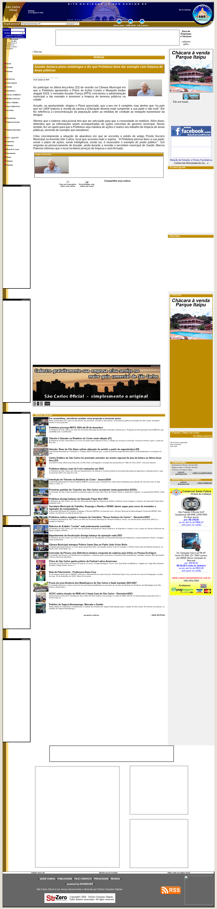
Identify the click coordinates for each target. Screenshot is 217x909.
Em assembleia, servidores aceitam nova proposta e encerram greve (85, 418)
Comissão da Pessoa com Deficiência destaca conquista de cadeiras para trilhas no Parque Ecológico (102, 553)
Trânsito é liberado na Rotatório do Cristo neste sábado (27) (80, 438)
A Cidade (9, 67)
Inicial (8, 64)
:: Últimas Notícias (42, 415)
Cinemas (176, 432)
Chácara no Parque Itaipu (182, 470)
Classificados (11, 118)
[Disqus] (99, 232)
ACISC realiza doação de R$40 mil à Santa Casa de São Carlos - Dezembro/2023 (91, 593)
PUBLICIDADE (64, 878)
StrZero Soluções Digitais (109, 889)
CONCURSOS (11, 83)
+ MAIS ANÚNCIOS (204, 483)
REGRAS (115, 878)
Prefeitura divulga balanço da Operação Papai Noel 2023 (78, 499)
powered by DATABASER (80, 884)
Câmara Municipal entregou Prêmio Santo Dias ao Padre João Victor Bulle (88, 544)
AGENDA (10, 110)
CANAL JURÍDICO (13, 95)
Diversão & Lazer (12, 149)
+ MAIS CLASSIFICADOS (202, 473)
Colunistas (10, 141)
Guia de (186, 31)
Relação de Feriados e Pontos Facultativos (191, 160)
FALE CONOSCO (83, 878)
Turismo (9, 71)
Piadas (8, 157)
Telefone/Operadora (13, 130)
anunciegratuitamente (181, 473)
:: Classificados (178, 462)
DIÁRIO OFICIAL (13, 99)
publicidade (26, 186)
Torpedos (9, 165)
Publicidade (176, 295)
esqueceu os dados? (14, 35)
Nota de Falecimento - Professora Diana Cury (72, 572)
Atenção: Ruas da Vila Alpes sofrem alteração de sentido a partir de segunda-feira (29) (94, 449)
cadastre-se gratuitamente (14, 37)
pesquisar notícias (91, 615)
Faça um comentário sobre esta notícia (67, 185)
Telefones (9, 161)
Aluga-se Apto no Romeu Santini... (185, 467)
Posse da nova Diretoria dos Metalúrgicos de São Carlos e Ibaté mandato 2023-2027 (93, 583)
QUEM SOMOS (47, 878)
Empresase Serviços (185, 35)
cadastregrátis (186, 42)
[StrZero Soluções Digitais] (56, 900)
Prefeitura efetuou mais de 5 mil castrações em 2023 (76, 468)
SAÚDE (9, 87)
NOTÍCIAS (10, 79)
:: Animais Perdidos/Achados (185, 479)
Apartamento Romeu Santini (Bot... (185, 465)
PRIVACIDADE (101, 878)
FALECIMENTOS (13, 106)
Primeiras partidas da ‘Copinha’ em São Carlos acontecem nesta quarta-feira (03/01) (93, 489)
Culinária (9, 145)
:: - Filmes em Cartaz (184, 432)
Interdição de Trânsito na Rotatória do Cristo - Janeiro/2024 (80, 479)
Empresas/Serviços (13, 122)
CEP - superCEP (12, 138)
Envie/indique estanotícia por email (86, 185)
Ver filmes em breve (202, 436)
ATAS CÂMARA (12, 103)
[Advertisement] (16, 237)
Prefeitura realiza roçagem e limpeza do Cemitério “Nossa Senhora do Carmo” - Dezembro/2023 (99, 517)
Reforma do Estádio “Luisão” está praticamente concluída (79, 526)
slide (47, 403)
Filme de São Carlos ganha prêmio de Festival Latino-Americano (83, 561)
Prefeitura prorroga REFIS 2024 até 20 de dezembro (76, 427)
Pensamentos (11, 153)
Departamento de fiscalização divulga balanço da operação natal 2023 (85, 535)
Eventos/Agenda (178, 167)
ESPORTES (10, 91)
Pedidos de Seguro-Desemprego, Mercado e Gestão (76, 604)
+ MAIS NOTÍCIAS (158, 615)
